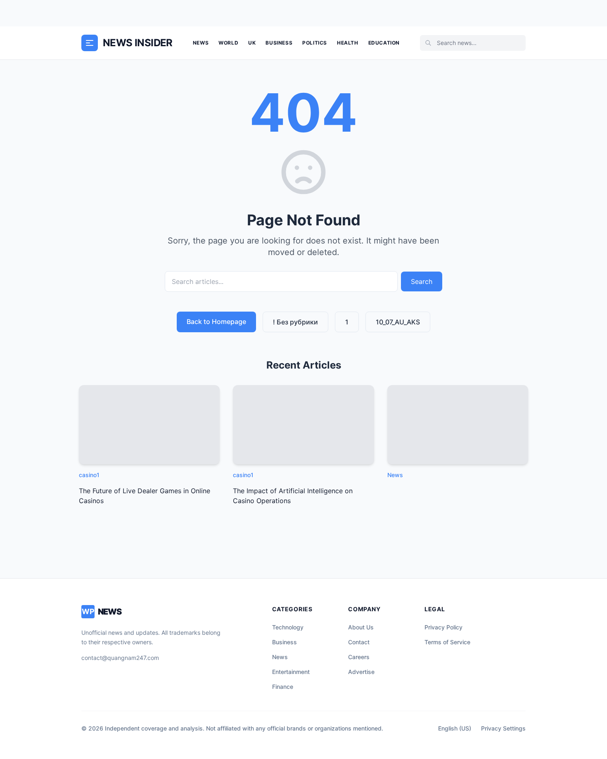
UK (252, 43)
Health (347, 43)
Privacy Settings (503, 728)
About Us (361, 627)
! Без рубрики (295, 322)
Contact (359, 642)
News (201, 43)
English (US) (454, 728)
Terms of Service (447, 642)
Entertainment (291, 671)
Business (279, 43)
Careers (359, 656)
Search (421, 281)
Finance (282, 686)
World (228, 43)
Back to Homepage (216, 321)
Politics (314, 43)
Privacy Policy (443, 627)
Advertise (361, 671)
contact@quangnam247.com (120, 657)
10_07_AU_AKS (398, 322)
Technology (288, 627)
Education (384, 43)
